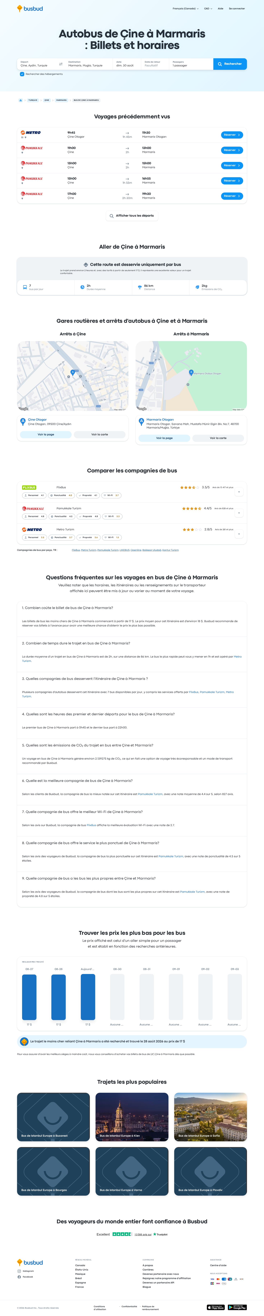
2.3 (118, 516)
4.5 (70, 516)
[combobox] (37, 64)
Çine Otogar (37, 419)
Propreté (87, 495)
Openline (136, 550)
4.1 (42, 495)
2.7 (117, 495)
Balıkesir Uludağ (151, 550)
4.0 (70, 495)
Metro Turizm (65, 529)
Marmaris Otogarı (160, 419)
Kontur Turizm (170, 550)
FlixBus (61, 487)
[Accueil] (20, 100)
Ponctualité (60, 495)
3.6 (96, 537)
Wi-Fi (110, 495)
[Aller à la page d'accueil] (30, 8)
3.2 (42, 537)
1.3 (117, 537)
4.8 (42, 516)
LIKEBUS (124, 550)
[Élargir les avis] (239, 492)
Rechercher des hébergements (44, 74)
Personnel (33, 495)
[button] (61, 64)
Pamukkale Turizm (69, 508)
